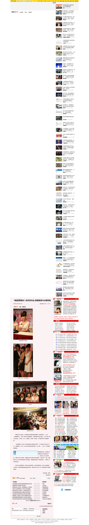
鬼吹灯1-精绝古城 (61, 398)
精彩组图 (64, 466)
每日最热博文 (60, 316)
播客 (63, 1)
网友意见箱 (67, 489)
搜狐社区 (59, 460)
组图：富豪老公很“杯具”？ (60, 423)
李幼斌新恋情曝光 (74, 410)
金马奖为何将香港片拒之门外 (70, 302)
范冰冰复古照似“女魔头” (70, 467)
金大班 (73, 358)
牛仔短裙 (44, 492)
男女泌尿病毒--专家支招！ (60, 390)
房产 (56, 1)
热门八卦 (64, 462)
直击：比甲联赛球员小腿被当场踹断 (69, 380)
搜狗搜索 (16, 478)
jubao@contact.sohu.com (49, 522)
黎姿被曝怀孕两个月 (58, 442)
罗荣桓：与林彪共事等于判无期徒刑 (69, 355)
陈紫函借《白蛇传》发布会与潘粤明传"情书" (22, 495)
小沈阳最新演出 (45, 495)
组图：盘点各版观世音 (71, 422)
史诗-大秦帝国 (65, 358)
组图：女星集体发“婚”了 (71, 423)
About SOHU (53, 519)
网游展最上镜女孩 (57, 314)
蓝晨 (64, 309)
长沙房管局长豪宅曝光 (62, 342)
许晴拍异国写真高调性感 (70, 463)
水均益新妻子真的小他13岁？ (72, 334)
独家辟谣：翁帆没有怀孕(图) (71, 301)
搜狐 (18, 1)
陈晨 (64, 311)
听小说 (56, 398)
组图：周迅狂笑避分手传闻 (60, 418)
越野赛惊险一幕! (58, 381)
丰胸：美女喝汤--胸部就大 (72, 391)
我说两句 (76, 1)
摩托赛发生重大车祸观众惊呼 (72, 426)
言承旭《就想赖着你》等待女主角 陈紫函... (22, 488)
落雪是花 (64, 312)
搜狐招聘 (31, 519)
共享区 (56, 399)
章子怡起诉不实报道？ (62, 334)
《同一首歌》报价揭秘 (60, 434)
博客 (68, 1)
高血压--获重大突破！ (71, 327)
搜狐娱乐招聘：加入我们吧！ (72, 430)
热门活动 (56, 470)
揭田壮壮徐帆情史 (58, 409)
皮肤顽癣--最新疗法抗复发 (72, 387)
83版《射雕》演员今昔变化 (60, 427)
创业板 (58, 318)
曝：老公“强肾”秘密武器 (59, 393)
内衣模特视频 (45, 488)
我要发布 (49, 503)
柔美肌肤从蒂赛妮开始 (59, 328)
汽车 (53, 1)
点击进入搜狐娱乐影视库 (59, 430)
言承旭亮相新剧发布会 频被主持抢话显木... (22, 492)
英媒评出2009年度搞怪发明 (71, 477)
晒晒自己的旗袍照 (61, 485)
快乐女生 (66, 318)
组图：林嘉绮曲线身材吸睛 (60, 419)
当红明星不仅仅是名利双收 (71, 479)
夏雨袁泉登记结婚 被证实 (67, 370)
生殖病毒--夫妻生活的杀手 (72, 386)
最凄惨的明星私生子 (58, 468)
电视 (26, 12)
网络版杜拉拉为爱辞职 (71, 427)
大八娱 (64, 305)
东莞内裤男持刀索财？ (62, 347)
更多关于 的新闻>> (33, 500)
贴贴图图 (64, 477)
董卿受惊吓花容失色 (70, 462)
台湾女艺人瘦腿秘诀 (46, 498)
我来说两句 (42, 303)
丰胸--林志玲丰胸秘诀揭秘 (60, 386)
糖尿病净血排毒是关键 (59, 330)
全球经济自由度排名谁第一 (72, 340)
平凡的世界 (70, 398)
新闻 (56, 342)
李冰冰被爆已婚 (66, 409)
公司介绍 (58, 519)
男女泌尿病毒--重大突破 (71, 324)
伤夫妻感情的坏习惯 (59, 388)
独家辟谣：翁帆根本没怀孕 (72, 429)
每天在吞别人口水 (57, 481)
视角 (56, 337)
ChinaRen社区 (59, 474)
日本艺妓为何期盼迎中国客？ (72, 347)
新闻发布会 (44, 497)
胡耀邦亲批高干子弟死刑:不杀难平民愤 (70, 361)
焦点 (56, 335)
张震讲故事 (72, 397)
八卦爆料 (64, 463)
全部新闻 (66, 519)
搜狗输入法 (23, 519)
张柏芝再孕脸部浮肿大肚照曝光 (71, 311)
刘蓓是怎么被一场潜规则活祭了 (71, 308)
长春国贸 (64, 306)
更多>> (76, 298)
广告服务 (35, 519)
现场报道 (44, 493)
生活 (56, 339)
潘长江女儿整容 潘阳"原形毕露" (69, 366)
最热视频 (60, 352)
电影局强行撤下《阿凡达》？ (72, 349)
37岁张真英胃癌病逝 (58, 367)
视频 (61, 1)
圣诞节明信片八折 (58, 413)
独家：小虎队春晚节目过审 (72, 418)
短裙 (43, 483)
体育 (41, 1)
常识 (56, 340)
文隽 (64, 302)
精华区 (44, 510)
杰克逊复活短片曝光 (57, 374)
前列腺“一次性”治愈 (70, 328)
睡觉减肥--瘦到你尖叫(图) (59, 387)
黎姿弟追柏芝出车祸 (74, 442)
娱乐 (45, 1)
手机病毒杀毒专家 (61, 399)
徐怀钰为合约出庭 (66, 442)
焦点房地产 (28, 1)
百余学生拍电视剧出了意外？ (72, 339)
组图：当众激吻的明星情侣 (60, 422)
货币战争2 (74, 398)
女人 (58, 1)
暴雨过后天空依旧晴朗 (69, 485)
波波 (64, 313)
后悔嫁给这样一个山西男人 (71, 480)
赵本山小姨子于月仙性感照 (71, 305)
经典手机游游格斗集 (68, 399)
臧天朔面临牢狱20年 (67, 371)
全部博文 (70, 519)
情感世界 (64, 480)
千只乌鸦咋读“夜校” (61, 337)
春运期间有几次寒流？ (62, 339)
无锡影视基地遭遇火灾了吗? (72, 335)
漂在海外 (56, 484)
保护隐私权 (48, 519)
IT (51, 1)
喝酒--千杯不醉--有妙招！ (71, 393)
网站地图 (62, 519)
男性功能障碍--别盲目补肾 (72, 388)
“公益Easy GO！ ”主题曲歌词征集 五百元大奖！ (67, 470)
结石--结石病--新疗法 (59, 327)
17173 (24, 1)
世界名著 (66, 398)
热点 (56, 345)
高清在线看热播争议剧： (67, 356)
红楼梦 (75, 397)
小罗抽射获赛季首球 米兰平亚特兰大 (70, 375)
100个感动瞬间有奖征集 (59, 429)
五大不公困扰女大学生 (62, 344)
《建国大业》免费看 (67, 368)
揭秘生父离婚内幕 (74, 409)
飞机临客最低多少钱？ (62, 340)
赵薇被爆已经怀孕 (58, 410)
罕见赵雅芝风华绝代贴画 (70, 466)
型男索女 (64, 481)
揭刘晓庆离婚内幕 (66, 410)
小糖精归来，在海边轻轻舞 (71, 481)
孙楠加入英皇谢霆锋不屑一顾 (70, 313)
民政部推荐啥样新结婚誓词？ (72, 345)
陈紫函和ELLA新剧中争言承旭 (19, 485)
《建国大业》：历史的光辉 (71, 465)
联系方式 (43, 519)
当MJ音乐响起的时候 (72, 434)
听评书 (56, 397)
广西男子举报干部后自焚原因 (70, 337)
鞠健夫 (64, 301)
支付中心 (27, 519)
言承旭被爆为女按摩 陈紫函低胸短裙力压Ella (22, 483)
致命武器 (70, 358)
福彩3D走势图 (75, 399)
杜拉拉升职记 (67, 397)
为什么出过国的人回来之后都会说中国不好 (66, 484)
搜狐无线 (59, 395)
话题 (56, 344)
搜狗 (31, 1)
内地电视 (30, 12)
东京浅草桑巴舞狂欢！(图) (60, 426)
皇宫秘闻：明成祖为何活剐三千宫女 (69, 359)
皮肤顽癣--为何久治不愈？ (60, 391)
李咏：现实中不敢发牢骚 (61, 433)
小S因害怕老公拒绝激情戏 (71, 312)
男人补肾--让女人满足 (71, 323)
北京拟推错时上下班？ (62, 335)
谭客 (64, 308)
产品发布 (44, 485)
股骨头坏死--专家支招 (71, 330)
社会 (56, 349)
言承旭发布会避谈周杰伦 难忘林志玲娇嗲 (21, 493)
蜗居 (73, 356)
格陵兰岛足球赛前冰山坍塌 (68, 381)
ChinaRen (21, 1)
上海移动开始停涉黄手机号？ (72, 344)
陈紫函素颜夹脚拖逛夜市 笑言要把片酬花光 (22, 497)
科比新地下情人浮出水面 (67, 378)
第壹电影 (64, 465)
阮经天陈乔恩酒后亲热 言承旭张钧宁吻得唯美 (22, 498)
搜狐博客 (59, 299)
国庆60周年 (62, 318)
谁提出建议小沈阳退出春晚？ (72, 342)
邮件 (66, 1)
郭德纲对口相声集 (61, 397)
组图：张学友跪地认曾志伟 (72, 419)
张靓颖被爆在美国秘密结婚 (72, 306)
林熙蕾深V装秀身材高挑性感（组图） (65, 471)
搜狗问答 (57, 332)
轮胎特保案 (74, 316)
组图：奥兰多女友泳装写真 (72, 420)
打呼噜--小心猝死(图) (59, 324)
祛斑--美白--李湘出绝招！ (71, 390)
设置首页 (18, 519)
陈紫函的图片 (45, 487)
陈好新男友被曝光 (74, 413)
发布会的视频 (45, 490)
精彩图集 (56, 471)
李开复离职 (70, 316)
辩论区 (44, 512)
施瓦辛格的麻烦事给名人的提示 (71, 309)
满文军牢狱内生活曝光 (72, 433)
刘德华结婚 (71, 318)
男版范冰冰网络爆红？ (62, 345)
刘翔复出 (65, 316)
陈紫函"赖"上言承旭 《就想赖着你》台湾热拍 (22, 487)
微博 (71, 1)
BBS (73, 1)
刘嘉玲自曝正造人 (66, 413)
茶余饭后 (59, 415)
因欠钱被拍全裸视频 (57, 307)
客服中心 (39, 519)
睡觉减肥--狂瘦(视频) (59, 323)
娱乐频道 (21, 12)
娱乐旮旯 (64, 479)
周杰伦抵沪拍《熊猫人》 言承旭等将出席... (22, 490)
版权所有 (56, 521)
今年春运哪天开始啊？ (62, 349)
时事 (56, 347)
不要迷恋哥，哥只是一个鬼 (71, 476)
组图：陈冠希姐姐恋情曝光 (60, 420)
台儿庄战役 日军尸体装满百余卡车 (69, 354)
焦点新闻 (64, 476)
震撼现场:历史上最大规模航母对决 (69, 362)
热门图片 (64, 467)
